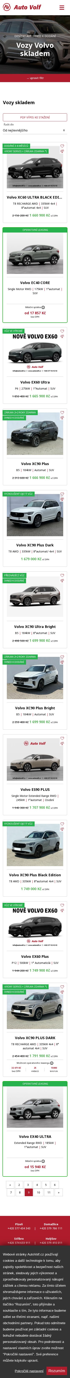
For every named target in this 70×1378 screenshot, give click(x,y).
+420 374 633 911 (19, 1243)
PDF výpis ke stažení (35, 117)
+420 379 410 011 (51, 1243)
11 (49, 1192)
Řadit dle (9, 124)
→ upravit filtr (35, 78)
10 (38, 1192)
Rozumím (56, 1371)
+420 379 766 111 (51, 1228)
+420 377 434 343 (19, 1228)
